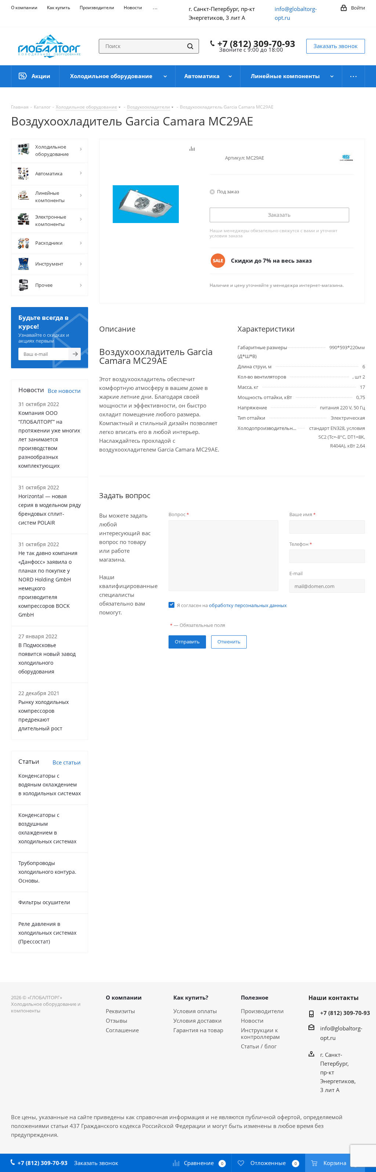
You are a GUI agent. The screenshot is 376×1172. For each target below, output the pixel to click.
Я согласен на (232, 605)
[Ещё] (353, 76)
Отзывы (116, 1020)
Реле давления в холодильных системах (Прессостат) (47, 932)
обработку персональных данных (248, 605)
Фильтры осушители (44, 902)
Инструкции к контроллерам (260, 1033)
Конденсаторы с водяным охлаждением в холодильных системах (49, 784)
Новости (252, 1020)
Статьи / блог (258, 1046)
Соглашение (122, 1030)
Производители (262, 1011)
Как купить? (190, 997)
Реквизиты (120, 1011)
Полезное (254, 997)
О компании (124, 997)
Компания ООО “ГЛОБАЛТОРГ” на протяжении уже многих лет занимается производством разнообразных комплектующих (49, 439)
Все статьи (67, 762)
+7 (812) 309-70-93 (256, 43)
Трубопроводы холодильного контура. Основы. (47, 871)
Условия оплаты (195, 1011)
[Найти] (190, 46)
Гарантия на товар (198, 1030)
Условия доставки (197, 1020)
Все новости (64, 390)
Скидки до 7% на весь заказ (271, 260)
